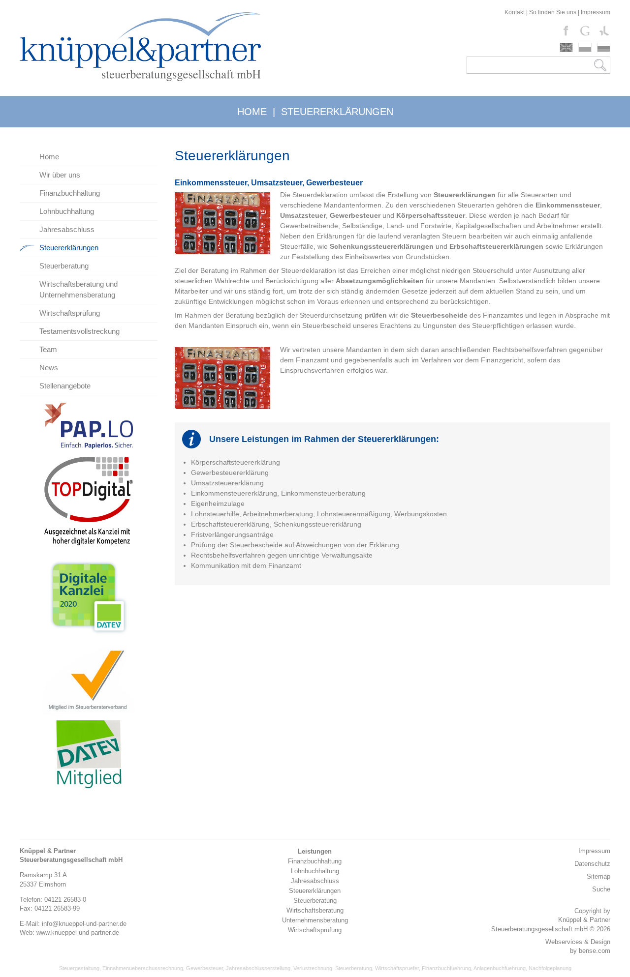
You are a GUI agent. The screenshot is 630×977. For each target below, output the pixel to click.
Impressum (595, 12)
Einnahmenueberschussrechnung (142, 968)
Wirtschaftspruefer (397, 968)
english (566, 47)
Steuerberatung (64, 266)
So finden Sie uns (552, 12)
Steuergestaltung (79, 968)
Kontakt (514, 12)
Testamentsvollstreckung (79, 331)
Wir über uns (59, 175)
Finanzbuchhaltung (69, 193)
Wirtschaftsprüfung (69, 313)
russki (604, 47)
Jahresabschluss (66, 229)
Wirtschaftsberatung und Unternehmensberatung (78, 289)
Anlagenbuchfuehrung (499, 968)
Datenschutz (592, 863)
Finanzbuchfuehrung (446, 968)
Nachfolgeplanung (550, 968)
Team (48, 349)
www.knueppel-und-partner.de (77, 932)
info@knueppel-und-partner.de (84, 923)
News (48, 367)
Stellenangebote (65, 386)
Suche (601, 889)
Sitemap (598, 876)
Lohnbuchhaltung (66, 211)
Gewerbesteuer (204, 968)
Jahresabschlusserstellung (258, 968)
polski (585, 47)
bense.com (594, 950)
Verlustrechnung (312, 968)
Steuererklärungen (68, 247)
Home (49, 156)
